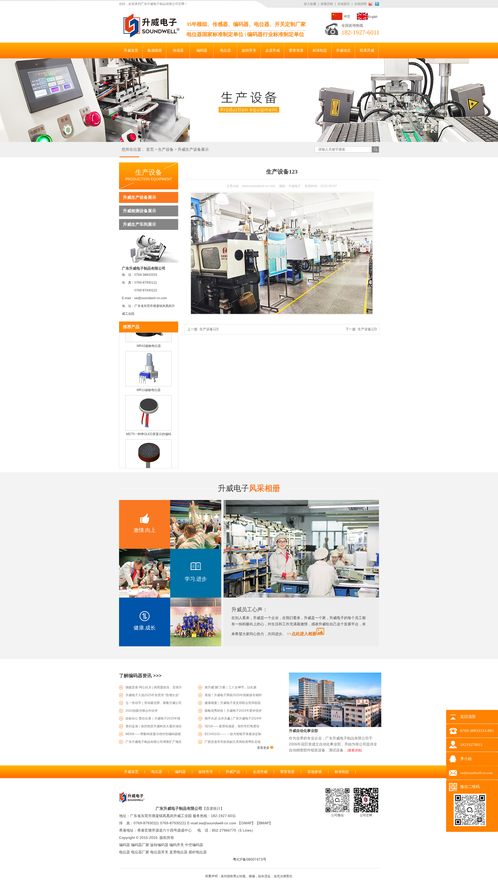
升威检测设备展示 (139, 211)
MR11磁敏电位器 (149, 380)
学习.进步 (196, 579)
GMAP (246, 823)
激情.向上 (145, 530)
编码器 (180, 772)
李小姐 (466, 759)
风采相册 (249, 488)
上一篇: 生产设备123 (202, 329)
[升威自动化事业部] (335, 726)
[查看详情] (355, 750)
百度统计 (213, 808)
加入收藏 (310, 4)
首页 (150, 149)
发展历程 (327, 4)
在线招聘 (360, 4)
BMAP (264, 823)
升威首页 (131, 772)
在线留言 (343, 4)
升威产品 (233, 772)
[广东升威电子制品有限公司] (151, 36)
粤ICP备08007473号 (249, 859)
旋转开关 (205, 772)
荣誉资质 (287, 772)
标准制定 (342, 772)
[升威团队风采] (301, 596)
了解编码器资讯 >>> (140, 675)
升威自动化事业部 (303, 731)
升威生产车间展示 (139, 224)
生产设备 (166, 149)
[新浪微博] (371, 4)
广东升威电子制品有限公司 (179, 808)
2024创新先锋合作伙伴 (142, 710)
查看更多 (263, 748)
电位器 (156, 772)
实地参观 (314, 772)
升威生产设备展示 (193, 149)
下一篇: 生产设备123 (361, 329)
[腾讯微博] (377, 4)
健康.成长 (145, 628)
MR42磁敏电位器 (149, 336)
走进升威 (260, 772)
